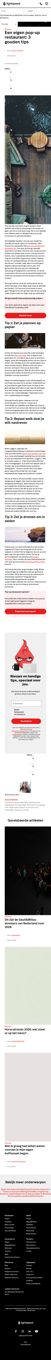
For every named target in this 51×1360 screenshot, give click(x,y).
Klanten (8, 1268)
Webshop (8, 1248)
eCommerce (10, 1239)
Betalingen (26, 1189)
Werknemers (38, 1196)
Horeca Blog (9, 1228)
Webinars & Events (11, 1278)
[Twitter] (11, 81)
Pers (25, 1342)
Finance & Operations (12, 1191)
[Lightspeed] (10, 4)
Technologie (13, 1196)
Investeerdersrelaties (34, 1278)
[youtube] (37, 1331)
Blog (6, 1265)
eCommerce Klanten (12, 1257)
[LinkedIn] (11, 89)
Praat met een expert (25, 611)
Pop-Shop (41, 562)
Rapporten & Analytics (25, 1194)
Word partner (31, 1245)
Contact (29, 1265)
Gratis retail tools (11, 1275)
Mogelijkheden (31, 1222)
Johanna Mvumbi (17, 1041)
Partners (29, 1239)
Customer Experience (40, 1189)
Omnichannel (31, 1228)
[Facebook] (11, 73)
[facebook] (16, 1331)
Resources (9, 1262)
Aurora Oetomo (17, 50)
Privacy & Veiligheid (33, 1284)
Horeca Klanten (10, 1231)
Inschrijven (26, 721)
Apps (6, 1254)
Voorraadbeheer (25, 1196)
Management (27, 1191)
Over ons (29, 1272)
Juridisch (29, 1281)
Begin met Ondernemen (11, 1189)
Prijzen (7, 1219)
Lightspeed (15, 935)
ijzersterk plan (20, 355)
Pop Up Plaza (29, 562)
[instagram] (23, 1331)
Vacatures (30, 1275)
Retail (28, 1215)
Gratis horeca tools (12, 1272)
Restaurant (9, 1215)
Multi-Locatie (9, 1225)
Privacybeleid (25, 1345)
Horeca (8, 29)
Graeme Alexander (18, 1161)
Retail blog (30, 1231)
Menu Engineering (40, 1191)
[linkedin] (30, 1331)
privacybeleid (16, 734)
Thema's (8, 1251)
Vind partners (31, 1242)
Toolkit (28, 1251)
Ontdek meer (25, 315)
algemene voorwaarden (20, 731)
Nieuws (29, 1268)
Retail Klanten (31, 1234)
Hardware (8, 1222)
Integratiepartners (33, 1248)
